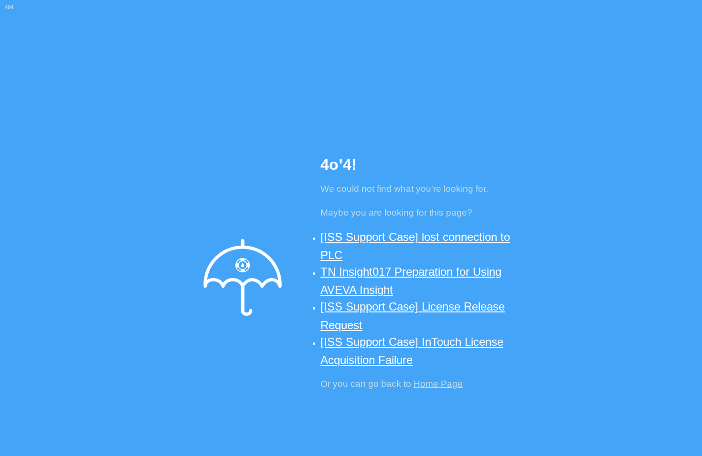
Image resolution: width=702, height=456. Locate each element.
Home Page (438, 384)
